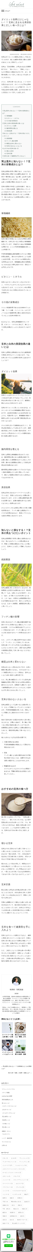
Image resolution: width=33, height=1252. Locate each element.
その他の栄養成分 (11, 121)
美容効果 (8, 131)
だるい (5, 1158)
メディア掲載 (6, 1092)
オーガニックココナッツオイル (12, 1172)
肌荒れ (21, 1212)
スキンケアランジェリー (20, 1180)
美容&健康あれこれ (7, 1099)
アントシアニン (24, 1161)
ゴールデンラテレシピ (8, 1113)
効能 (12, 1198)
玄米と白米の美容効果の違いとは (13, 123)
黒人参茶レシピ (6, 1116)
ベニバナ (6, 1194)
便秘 (26, 1194)
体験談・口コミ (6, 1131)
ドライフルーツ (8, 1187)
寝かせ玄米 (9, 151)
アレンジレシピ (24, 1158)
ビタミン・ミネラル (11, 118)
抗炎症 (27, 1201)
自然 (22, 1216)
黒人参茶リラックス (18, 1223)
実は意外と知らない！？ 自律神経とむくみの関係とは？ (16, 1067)
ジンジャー (6, 1180)
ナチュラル (20, 1187)
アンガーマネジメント (9, 1161)
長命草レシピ (6, 1120)
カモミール (6, 1176)
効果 (5, 1198)
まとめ (13, 1158)
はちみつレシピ (6, 1109)
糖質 (5, 1212)
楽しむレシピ (6, 1103)
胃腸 (5, 1216)
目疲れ (24, 1209)
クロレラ (16, 1176)
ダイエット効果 (10, 126)
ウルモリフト (6, 1134)
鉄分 (12, 1219)
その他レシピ (6, 1123)
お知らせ (4, 1145)
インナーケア (7, 1165)
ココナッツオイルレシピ (9, 1106)
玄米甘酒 (8, 153)
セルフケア (19, 1183)
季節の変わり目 (16, 1201)
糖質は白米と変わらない (13, 143)
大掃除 (19, 1198)
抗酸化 (6, 1205)
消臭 (20, 1205)
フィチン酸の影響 (11, 141)
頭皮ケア (6, 1223)
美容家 (12, 1212)
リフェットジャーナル (8, 1089)
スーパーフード (8, 1183)
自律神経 (13, 1216)
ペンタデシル (16, 1194)
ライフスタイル (6, 1142)
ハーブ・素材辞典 (7, 1138)
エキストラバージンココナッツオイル (14, 1169)
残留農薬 (8, 138)
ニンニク (6, 1190)
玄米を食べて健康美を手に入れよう (13, 156)
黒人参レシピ (6, 1127)
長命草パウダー (22, 1219)
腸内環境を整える (11, 128)
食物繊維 (8, 116)
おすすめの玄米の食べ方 (10, 148)
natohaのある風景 (7, 1096)
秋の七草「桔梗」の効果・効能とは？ (20, 1073)
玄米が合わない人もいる (13, 146)
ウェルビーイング (21, 1165)
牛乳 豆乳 (6, 1209)
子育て (5, 1201)
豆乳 (5, 1219)
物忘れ (16, 1209)
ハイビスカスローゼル (19, 1190)
